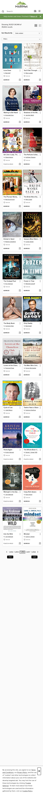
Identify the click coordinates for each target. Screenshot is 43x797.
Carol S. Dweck (30, 537)
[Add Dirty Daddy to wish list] (40, 333)
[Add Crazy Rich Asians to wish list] (40, 501)
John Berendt (9, 494)
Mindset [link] (27, 534)
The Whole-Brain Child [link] (31, 450)
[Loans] (35, 11)
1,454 (11, 552)
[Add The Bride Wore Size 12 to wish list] (40, 206)
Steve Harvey (9, 157)
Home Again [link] (8, 450)
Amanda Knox (9, 115)
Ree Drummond (10, 199)
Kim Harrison (9, 284)
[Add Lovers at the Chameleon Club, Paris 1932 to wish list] (19, 375)
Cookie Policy (27, 791)
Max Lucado (29, 73)
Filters (5, 39)
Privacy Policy (22, 772)
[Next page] (37, 552)
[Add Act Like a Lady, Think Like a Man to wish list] (19, 164)
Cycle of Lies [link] (8, 408)
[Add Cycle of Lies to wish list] (19, 417)
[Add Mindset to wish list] (40, 543)
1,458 (33, 552)
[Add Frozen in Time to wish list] (40, 290)
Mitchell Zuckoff (30, 284)
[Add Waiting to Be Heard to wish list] (19, 122)
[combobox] (17, 11)
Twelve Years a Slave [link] (31, 408)
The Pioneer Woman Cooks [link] (11, 197)
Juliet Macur (8, 410)
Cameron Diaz (9, 326)
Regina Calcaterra (10, 242)
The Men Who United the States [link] (31, 366)
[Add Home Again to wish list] (19, 459)
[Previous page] (7, 552)
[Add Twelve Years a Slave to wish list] (40, 417)
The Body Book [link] (9, 323)
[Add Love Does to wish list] (19, 80)
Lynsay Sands (30, 242)
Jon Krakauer (9, 537)
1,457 (28, 552)
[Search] (3, 11)
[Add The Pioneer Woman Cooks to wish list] (19, 206)
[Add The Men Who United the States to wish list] (40, 375)
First (10, 557)
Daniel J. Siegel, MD (31, 452)
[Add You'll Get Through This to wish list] (40, 80)
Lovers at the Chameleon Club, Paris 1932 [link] (11, 366)
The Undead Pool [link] (10, 281)
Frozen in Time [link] (29, 281)
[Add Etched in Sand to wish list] (19, 248)
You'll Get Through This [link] (31, 70)
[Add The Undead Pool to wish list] (19, 290)
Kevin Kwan (29, 494)
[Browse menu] (39, 11)
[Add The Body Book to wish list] (19, 333)
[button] (36, 26)
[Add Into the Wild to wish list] (19, 543)
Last (34, 557)
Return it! (33, 16)
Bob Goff (7, 73)
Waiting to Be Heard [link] (11, 113)
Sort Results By (7, 33)
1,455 (16, 552)
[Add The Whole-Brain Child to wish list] (40, 459)
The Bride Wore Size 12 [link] (31, 197)
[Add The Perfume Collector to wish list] (40, 164)
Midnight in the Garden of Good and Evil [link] (11, 492)
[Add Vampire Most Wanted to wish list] (40, 248)
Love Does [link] (7, 70)
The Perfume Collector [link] (31, 155)
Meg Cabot (29, 199)
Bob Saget (29, 326)
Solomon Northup (31, 410)
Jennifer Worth (30, 115)
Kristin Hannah (9, 452)
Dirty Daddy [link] (28, 323)
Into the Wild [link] (8, 534)
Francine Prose (9, 368)
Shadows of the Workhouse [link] (31, 113)
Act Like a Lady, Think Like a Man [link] (11, 155)
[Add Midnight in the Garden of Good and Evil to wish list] (19, 501)
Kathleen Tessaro (30, 157)
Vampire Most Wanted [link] (31, 239)
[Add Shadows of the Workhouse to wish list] (40, 122)
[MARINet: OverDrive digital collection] (21, 4)
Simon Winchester (31, 368)
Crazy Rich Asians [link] (30, 492)
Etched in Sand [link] (9, 239)
